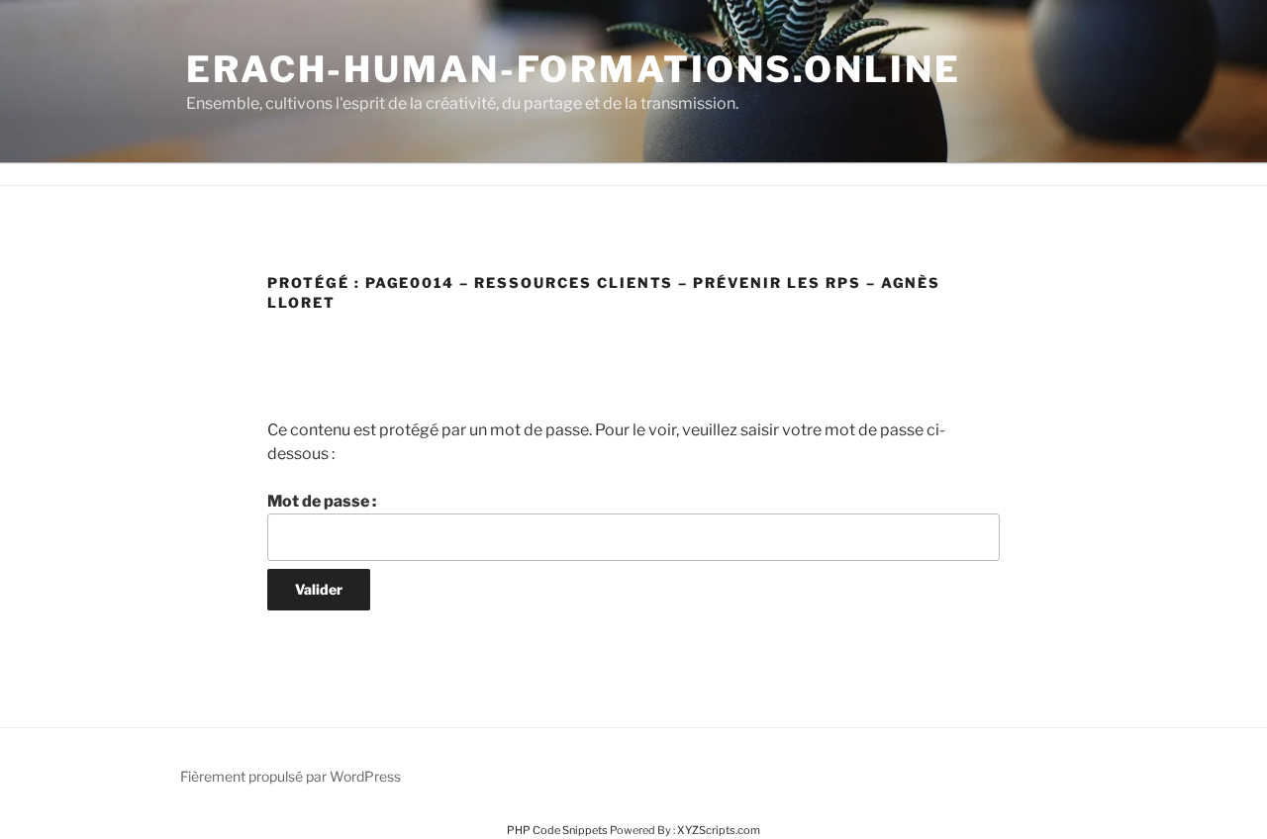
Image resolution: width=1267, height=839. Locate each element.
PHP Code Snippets (557, 830)
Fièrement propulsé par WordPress (290, 776)
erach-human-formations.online (573, 69)
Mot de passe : (321, 501)
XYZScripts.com (718, 830)
